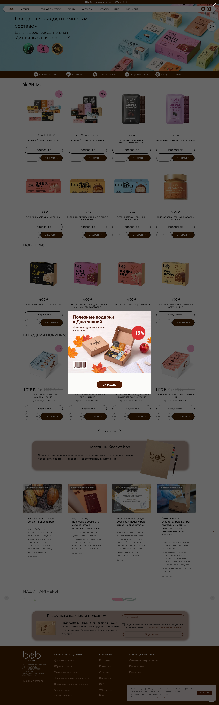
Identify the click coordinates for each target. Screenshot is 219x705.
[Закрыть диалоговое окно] (214, 4)
